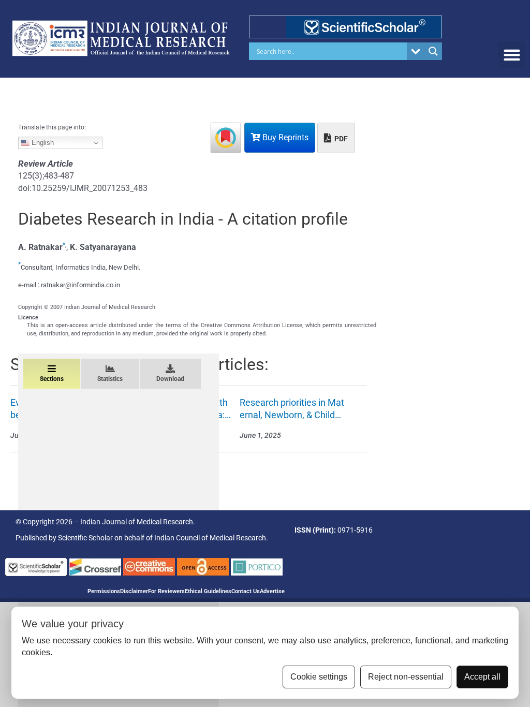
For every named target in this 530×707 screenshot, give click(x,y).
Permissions (103, 591)
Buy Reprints (284, 137)
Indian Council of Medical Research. (211, 538)
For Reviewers (166, 591)
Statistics (110, 378)
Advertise (272, 591)
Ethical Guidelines (208, 591)
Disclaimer (134, 591)
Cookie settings (318, 676)
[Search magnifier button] (433, 51)
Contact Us (245, 591)
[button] (511, 54)
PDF (340, 139)
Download (170, 378)
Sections (52, 378)
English (42, 142)
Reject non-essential (406, 676)
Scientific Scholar (85, 538)
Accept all (482, 676)
